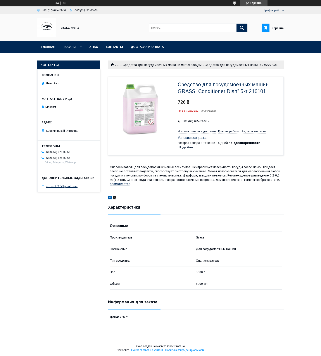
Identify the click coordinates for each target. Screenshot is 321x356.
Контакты (114, 46)
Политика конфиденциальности (185, 350)
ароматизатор (120, 184)
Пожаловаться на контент (147, 350)
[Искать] (241, 28)
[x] (114, 198)
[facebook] (110, 198)
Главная (48, 46)
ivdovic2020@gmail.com (62, 186)
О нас (93, 46)
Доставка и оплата (147, 46)
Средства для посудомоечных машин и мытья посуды (162, 65)
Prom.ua (179, 346)
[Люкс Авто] (46, 35)
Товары (69, 46)
